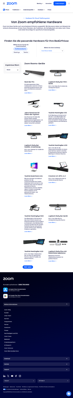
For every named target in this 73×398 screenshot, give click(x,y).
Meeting (39, 3)
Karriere (6, 318)
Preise (49, 10)
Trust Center (18, 386)
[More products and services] (69, 3)
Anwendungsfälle (28, 10)
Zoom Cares (7, 336)
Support (6, 370)
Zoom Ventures (8, 348)
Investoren (7, 327)
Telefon (26, 52)
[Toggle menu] (4, 3)
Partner (6, 324)
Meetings (17, 52)
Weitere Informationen (10, 304)
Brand (8, 70)
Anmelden (49, 3)
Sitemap (29, 389)
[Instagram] (20, 376)
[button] (68, 393)
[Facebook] (16, 376)
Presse (6, 330)
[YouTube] (12, 376)
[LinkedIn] (4, 376)
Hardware (40, 10)
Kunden (6, 313)
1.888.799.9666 (23, 285)
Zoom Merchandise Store (11, 351)
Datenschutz (12, 386)
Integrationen (8, 321)
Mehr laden (28, 267)
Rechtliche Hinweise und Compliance (47, 386)
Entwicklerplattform (9, 342)
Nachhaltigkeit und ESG (11, 333)
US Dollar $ (41, 380)
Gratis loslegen (59, 3)
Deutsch (7, 380)
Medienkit (7, 339)
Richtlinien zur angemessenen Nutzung (30, 386)
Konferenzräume (20, 49)
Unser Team (7, 315)
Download (7, 358)
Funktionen (16, 10)
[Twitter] (8, 376)
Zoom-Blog (7, 310)
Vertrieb (6, 364)
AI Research (7, 345)
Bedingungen (6, 386)
